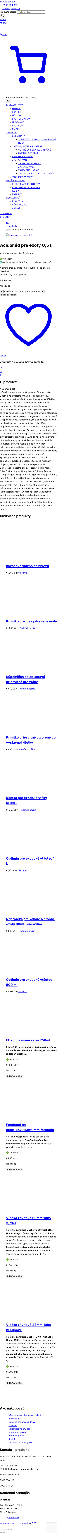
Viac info (22, 572)
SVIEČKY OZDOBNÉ (28, 153)
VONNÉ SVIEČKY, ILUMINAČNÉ (34, 149)
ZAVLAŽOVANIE (20, 160)
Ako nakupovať (16, 1435)
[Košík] (28, 92)
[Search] (2, 16)
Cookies (13, 1425)
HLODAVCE (18, 122)
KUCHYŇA (17, 201)
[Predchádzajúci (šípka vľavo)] (1, 1532)
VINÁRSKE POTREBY (22, 156)
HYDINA (16, 108)
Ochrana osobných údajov (22, 1422)
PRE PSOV (17, 125)
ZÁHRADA (11, 132)
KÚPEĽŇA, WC (19, 204)
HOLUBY (16, 115)
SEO (34, 1523)
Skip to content (8, 1)
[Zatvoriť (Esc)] (10, 1529)
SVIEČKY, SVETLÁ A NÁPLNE (27, 146)
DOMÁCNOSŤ (13, 197)
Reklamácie (14, 1418)
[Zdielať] (7, 1529)
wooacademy (7, 1523)
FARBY (15, 190)
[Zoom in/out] (1, 1529)
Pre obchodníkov (17, 1432)
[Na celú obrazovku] (4, 1529)
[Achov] (11, 31)
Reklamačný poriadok (19, 1429)
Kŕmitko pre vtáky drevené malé (31, 621)
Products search (8, 12)
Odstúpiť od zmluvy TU (20, 1442)
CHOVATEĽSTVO (15, 105)
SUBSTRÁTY (18, 136)
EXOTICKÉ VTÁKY (21, 118)
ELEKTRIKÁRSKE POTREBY (26, 184)
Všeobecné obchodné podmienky (26, 1415)
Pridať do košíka (8, 295)
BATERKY (17, 194)
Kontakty (13, 1439)
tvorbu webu (23, 1523)
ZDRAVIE (16, 208)
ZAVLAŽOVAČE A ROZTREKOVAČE (36, 173)
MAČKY (16, 129)
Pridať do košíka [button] (28, 628)
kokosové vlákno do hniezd (27, 566)
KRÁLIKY (16, 112)
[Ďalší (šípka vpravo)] (4, 1532)
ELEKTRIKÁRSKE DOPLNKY (26, 187)
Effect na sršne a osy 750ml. (28, 1040)
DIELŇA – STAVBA (15, 180)
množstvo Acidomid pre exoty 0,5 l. (22, 291)
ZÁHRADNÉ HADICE (28, 170)
